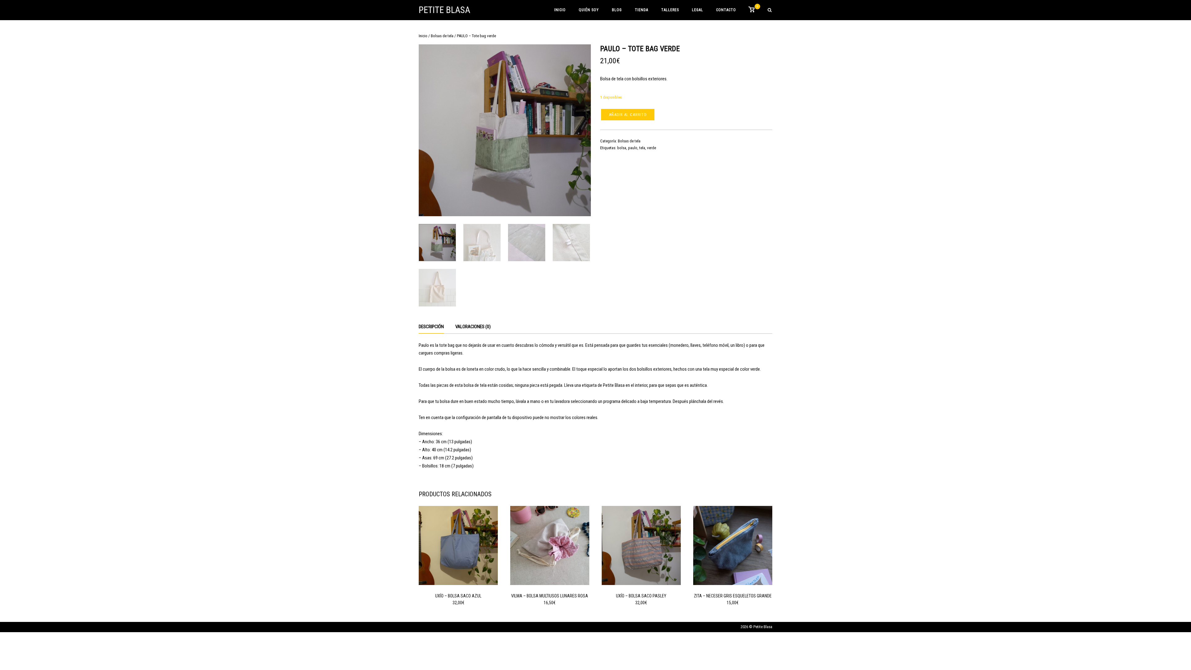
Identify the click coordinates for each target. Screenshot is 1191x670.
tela (642, 147)
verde (651, 147)
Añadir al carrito (628, 114)
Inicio (560, 10)
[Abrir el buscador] (769, 10)
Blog (617, 10)
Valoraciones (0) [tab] (473, 326)
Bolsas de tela (442, 36)
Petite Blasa (444, 10)
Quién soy (589, 10)
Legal (697, 10)
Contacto (726, 10)
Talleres (670, 10)
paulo (632, 147)
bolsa (621, 147)
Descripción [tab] (431, 326)
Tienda (641, 10)
